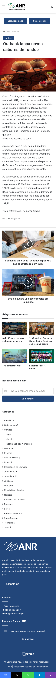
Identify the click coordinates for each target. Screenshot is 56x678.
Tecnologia (9, 523)
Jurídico (10, 439)
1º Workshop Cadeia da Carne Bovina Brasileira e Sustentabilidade (40, 341)
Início (7, 31)
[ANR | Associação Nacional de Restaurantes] (16, 6)
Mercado (8, 485)
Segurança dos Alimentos (19, 443)
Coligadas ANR (11, 425)
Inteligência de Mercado (15, 467)
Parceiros (8, 504)
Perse (7, 509)
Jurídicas (8, 481)
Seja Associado (15, 21)
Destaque (8, 448)
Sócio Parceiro (11, 518)
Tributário (8, 527)
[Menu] (3, 7)
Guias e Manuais (12, 457)
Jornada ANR (10, 476)
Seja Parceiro (40, 21)
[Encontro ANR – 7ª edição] (41, 356)
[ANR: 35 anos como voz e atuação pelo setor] (14, 328)
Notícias (15, 31)
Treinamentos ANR (11, 365)
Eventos (8, 453)
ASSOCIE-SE (12, 584)
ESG (8, 434)
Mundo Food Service (14, 490)
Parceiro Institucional (14, 499)
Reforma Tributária (13, 513)
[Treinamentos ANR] (14, 356)
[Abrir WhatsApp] (48, 670)
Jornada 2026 (11, 471)
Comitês (8, 430)
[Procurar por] (52, 7)
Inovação (8, 462)
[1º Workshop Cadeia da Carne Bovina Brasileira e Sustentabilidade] (41, 328)
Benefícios (9, 420)
